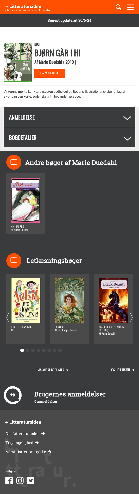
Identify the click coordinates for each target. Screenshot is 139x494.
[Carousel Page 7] (54, 350)
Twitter (30, 480)
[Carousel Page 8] (60, 350)
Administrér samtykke (25, 451)
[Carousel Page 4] (38, 350)
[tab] (69, 117)
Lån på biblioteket (49, 73)
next (131, 318)
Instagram (20, 480)
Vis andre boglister (51, 369)
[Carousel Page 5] (44, 350)
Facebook (9, 480)
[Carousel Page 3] (33, 350)
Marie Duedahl (50, 61)
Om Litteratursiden (22, 433)
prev (7, 318)
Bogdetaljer (23, 137)
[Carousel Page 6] (49, 350)
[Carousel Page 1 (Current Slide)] (22, 350)
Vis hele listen (120, 369)
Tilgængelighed (19, 442)
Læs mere (22, 227)
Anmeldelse (22, 117)
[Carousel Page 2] (27, 350)
